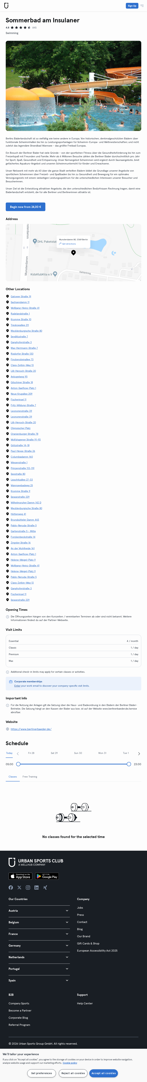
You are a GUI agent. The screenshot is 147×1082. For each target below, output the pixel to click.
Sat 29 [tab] (54, 753)
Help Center (85, 1003)
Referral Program (19, 1025)
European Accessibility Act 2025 (97, 950)
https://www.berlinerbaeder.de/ (31, 729)
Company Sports (19, 1003)
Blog (80, 929)
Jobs (80, 907)
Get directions (69, 243)
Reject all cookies (73, 1073)
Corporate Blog (18, 1017)
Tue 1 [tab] (126, 753)
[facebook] (11, 887)
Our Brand (83, 936)
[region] (73, 1065)
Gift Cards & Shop (88, 943)
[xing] (45, 887)
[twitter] (19, 887)
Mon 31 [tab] (102, 753)
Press (80, 915)
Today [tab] (9, 753)
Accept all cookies (104, 1073)
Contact (82, 922)
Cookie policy (70, 1062)
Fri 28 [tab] (31, 753)
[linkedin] (36, 887)
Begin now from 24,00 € (25, 207)
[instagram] (28, 887)
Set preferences (41, 1073)
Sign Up (132, 5)
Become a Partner (20, 1010)
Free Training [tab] (30, 776)
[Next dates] (139, 753)
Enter (17, 685)
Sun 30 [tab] (78, 753)
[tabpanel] (73, 812)
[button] (39, 910)
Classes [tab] (13, 776)
